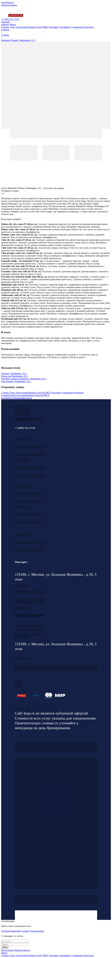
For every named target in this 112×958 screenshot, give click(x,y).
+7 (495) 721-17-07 (29, 447)
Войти (5, 947)
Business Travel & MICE (39, 392)
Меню (13, 24)
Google (25, 931)
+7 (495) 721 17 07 (10, 19)
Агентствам (21, 27)
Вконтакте (16, 931)
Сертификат (65, 27)
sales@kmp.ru (29, 550)
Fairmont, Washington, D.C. (14, 373)
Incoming (53, 27)
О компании (77, 27)
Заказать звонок (9, 5)
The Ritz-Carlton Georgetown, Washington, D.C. (24, 379)
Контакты (89, 27)
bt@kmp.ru (29, 501)
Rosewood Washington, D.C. (14, 376)
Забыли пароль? (22, 950)
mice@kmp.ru (29, 522)
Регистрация (7, 950)
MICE (46, 27)
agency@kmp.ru (29, 454)
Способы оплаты (29, 634)
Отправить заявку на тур (29, 630)
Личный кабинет (5, 23)
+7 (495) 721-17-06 (29, 542)
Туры (12, 27)
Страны (5, 27)
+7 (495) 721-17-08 (29, 591)
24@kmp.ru (29, 602)
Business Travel (35, 27)
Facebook (5, 931)
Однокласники (36, 931)
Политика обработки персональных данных (22, 709)
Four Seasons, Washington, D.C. (16, 381)
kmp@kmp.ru (7, 2)
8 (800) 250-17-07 (29, 615)
